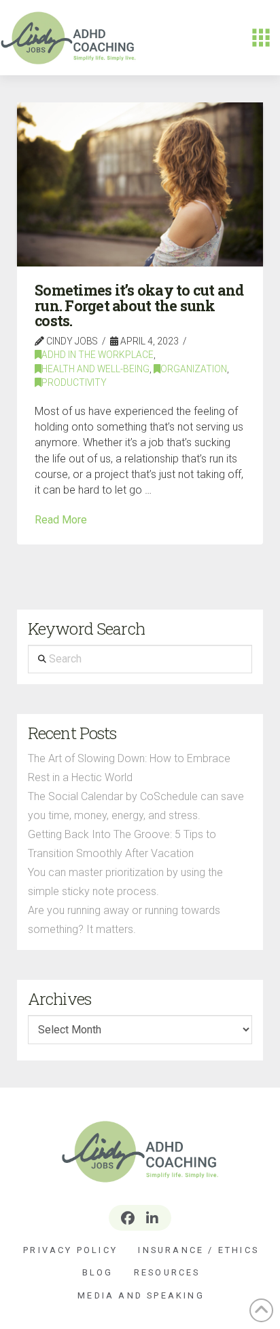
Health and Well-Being (95, 368)
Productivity (74, 382)
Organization (193, 368)
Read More (61, 519)
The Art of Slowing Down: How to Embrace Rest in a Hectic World (129, 768)
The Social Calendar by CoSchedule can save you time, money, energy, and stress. (136, 806)
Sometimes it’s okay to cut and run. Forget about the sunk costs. (139, 305)
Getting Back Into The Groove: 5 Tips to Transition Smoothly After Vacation (122, 844)
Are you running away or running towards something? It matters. (124, 920)
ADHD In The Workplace (97, 354)
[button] (261, 38)
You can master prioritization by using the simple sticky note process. (125, 882)
